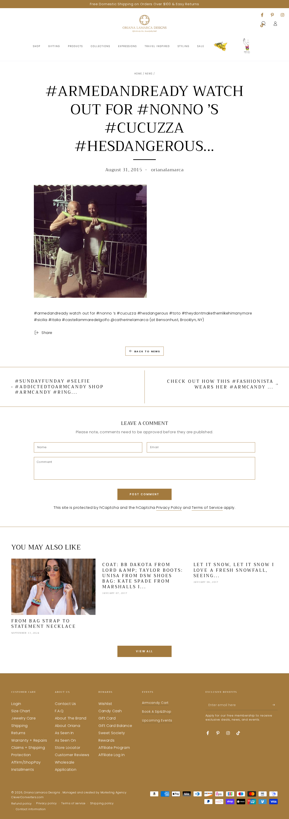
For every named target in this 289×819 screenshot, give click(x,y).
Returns (18, 733)
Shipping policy (102, 803)
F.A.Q (59, 711)
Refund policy (21, 803)
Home (138, 73)
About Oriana (67, 725)
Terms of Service (207, 507)
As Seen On (65, 740)
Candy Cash (110, 711)
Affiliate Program (114, 747)
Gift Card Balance (115, 725)
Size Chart (20, 711)
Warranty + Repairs (29, 740)
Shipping (19, 725)
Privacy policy (46, 803)
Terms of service (73, 803)
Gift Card (107, 718)
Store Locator (67, 747)
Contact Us (65, 703)
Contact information (31, 809)
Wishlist (105, 703)
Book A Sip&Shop (156, 711)
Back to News (147, 351)
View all (144, 651)
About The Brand (70, 718)
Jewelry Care (23, 718)
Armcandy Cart (155, 702)
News (148, 73)
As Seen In (64, 733)
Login (16, 703)
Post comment (144, 494)
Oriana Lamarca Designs (42, 792)
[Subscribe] (275, 705)
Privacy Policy (169, 507)
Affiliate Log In (111, 754)
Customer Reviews (72, 754)
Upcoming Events (157, 720)
